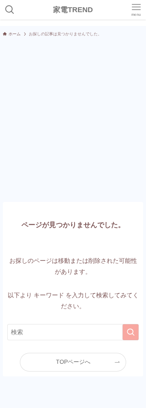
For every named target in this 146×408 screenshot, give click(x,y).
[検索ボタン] (9, 9)
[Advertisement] (73, 119)
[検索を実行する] (130, 332)
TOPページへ (73, 362)
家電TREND (73, 9)
